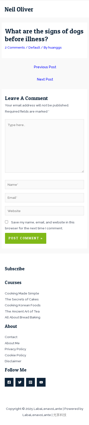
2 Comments (15, 47)
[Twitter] (19, 382)
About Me (12, 343)
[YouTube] (41, 382)
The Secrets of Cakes (22, 299)
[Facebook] (9, 382)
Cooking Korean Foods (23, 305)
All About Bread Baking (22, 317)
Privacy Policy (15, 349)
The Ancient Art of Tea (22, 311)
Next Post (45, 79)
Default (34, 47)
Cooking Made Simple (22, 293)
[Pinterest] (30, 382)
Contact (11, 337)
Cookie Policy (15, 355)
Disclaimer (13, 361)
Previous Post (45, 67)
